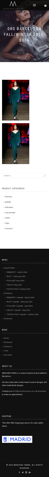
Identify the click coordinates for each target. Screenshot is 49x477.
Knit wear (9, 207)
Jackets (8, 202)
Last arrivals (10, 212)
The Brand (8, 318)
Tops (7, 223)
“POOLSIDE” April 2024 (15, 280)
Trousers (9, 228)
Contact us (8, 346)
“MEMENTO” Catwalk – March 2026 (20, 297)
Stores (6, 338)
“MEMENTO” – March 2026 (16, 272)
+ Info (6, 350)
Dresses (8, 196)
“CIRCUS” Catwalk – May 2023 (18, 310)
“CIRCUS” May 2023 (14, 285)
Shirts (7, 218)
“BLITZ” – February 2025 (15, 276)
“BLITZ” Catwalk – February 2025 (19, 301)
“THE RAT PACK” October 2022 (18, 289)
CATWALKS (8, 293)
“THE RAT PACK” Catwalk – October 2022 (22, 314)
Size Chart (8, 355)
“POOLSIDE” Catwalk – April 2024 (19, 306)
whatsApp (42, 391)
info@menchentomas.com (24, 391)
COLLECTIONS (9, 268)
